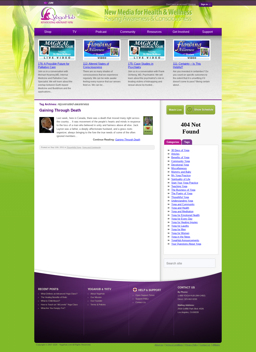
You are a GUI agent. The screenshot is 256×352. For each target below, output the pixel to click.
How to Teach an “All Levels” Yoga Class (59, 304)
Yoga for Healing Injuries (184, 222)
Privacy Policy (191, 345)
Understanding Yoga (182, 200)
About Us (159, 345)
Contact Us (140, 302)
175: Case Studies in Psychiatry (140, 65)
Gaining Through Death (60, 110)
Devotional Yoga (180, 164)
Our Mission (96, 297)
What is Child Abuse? (50, 301)
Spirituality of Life (180, 179)
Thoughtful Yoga (74, 147)
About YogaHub (98, 294)
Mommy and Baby (181, 171)
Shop (47, 31)
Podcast (101, 31)
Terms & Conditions (174, 345)
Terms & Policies (98, 304)
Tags (187, 142)
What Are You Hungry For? (53, 308)
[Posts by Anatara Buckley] (148, 135)
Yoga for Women (180, 233)
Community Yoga (180, 161)
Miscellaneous (179, 168)
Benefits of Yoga (180, 157)
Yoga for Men (178, 229)
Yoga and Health (180, 207)
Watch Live (175, 109)
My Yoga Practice (181, 175)
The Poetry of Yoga (181, 193)
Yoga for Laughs (180, 225)
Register (192, 4)
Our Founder (96, 301)
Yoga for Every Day (181, 218)
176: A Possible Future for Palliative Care (53, 65)
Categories (173, 142)
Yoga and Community (91, 147)
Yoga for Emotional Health (185, 215)
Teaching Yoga (179, 186)
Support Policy (142, 299)
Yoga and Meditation (182, 211)
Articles (175, 153)
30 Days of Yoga (180, 150)
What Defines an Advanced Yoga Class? (59, 294)
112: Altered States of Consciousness (96, 65)
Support (207, 31)
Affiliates (216, 345)
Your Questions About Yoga (186, 243)
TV (74, 31)
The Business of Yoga (183, 189)
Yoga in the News (180, 236)
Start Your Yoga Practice (184, 182)
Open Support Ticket (144, 295)
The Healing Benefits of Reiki (54, 297)
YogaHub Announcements (185, 240)
